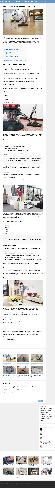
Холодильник (42, 418)
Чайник (48, 418)
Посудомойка (42, 414)
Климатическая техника (29, 1)
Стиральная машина (44, 416)
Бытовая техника (19, 1)
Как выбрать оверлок (19, 464)
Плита (47, 412)
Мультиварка (50, 410)
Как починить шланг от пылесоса (9, 375)
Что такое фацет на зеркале (46, 464)
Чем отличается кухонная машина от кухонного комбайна (47, 442)
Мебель (46, 1)
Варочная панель (43, 408)
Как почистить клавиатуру (8, 464)
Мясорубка (42, 412)
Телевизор (42, 420)
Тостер (50, 416)
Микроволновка (43, 410)
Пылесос (12, 342)
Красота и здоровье (39, 1)
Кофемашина (50, 408)
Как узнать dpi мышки (47, 437)
